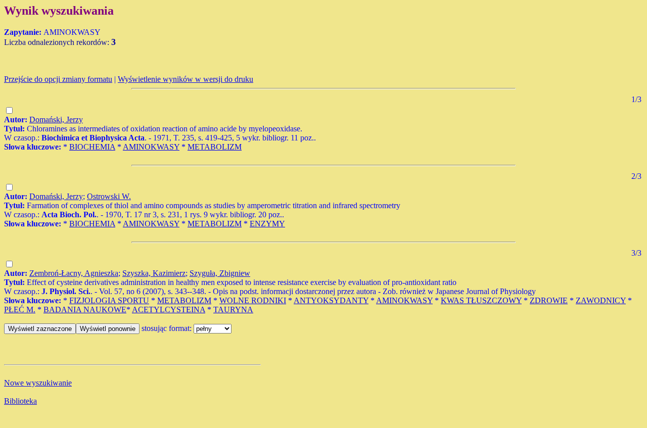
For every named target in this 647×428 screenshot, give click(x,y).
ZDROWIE (549, 300)
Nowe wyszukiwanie (38, 382)
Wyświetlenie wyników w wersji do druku (185, 79)
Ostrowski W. (109, 196)
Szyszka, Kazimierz (154, 273)
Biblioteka (20, 401)
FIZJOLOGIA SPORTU (109, 300)
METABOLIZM (215, 146)
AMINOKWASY (151, 146)
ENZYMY (267, 223)
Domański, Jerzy (56, 119)
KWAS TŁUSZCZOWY (481, 300)
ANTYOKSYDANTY (331, 300)
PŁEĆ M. (19, 309)
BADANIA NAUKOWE (84, 309)
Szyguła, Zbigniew (220, 273)
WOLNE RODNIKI (252, 300)
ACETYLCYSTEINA (168, 309)
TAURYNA (233, 309)
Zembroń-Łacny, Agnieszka (73, 273)
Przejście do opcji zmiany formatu (58, 79)
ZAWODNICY (601, 300)
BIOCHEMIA (92, 146)
